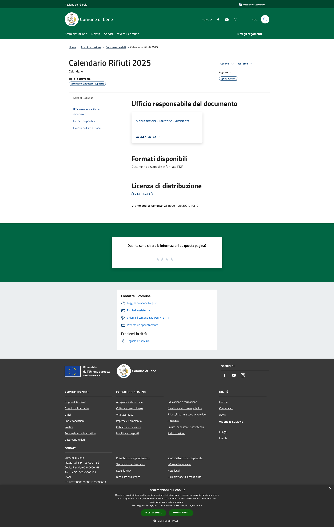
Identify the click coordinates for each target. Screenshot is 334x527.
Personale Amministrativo (80, 433)
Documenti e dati (116, 47)
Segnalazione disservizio (130, 464)
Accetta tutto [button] (153, 512)
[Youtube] (225, 19)
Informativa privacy (179, 464)
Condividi (225, 64)
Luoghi (223, 432)
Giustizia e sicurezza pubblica (185, 408)
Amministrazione (91, 47)
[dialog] (167, 506)
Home (72, 47)
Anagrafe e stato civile (129, 402)
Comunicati (226, 408)
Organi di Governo (75, 402)
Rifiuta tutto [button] (181, 512)
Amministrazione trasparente (185, 458)
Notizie (223, 402)
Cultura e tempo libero (129, 408)
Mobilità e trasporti (127, 433)
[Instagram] (234, 19)
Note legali (174, 470)
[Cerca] (265, 19)
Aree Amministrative (77, 408)
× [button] (330, 488)
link (200, 505)
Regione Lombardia (76, 4)
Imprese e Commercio (129, 421)
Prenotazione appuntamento (133, 458)
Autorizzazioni (176, 433)
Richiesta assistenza (128, 477)
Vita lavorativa (124, 414)
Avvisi (222, 414)
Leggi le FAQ (123, 470)
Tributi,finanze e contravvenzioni (187, 414)
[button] (167, 521)
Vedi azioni (243, 64)
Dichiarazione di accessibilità (184, 477)
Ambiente (173, 421)
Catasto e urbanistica (128, 427)
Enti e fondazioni (75, 421)
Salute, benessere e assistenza (186, 427)
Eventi (223, 438)
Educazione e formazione (182, 402)
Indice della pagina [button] (83, 98)
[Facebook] (216, 19)
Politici (69, 427)
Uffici (68, 414)
